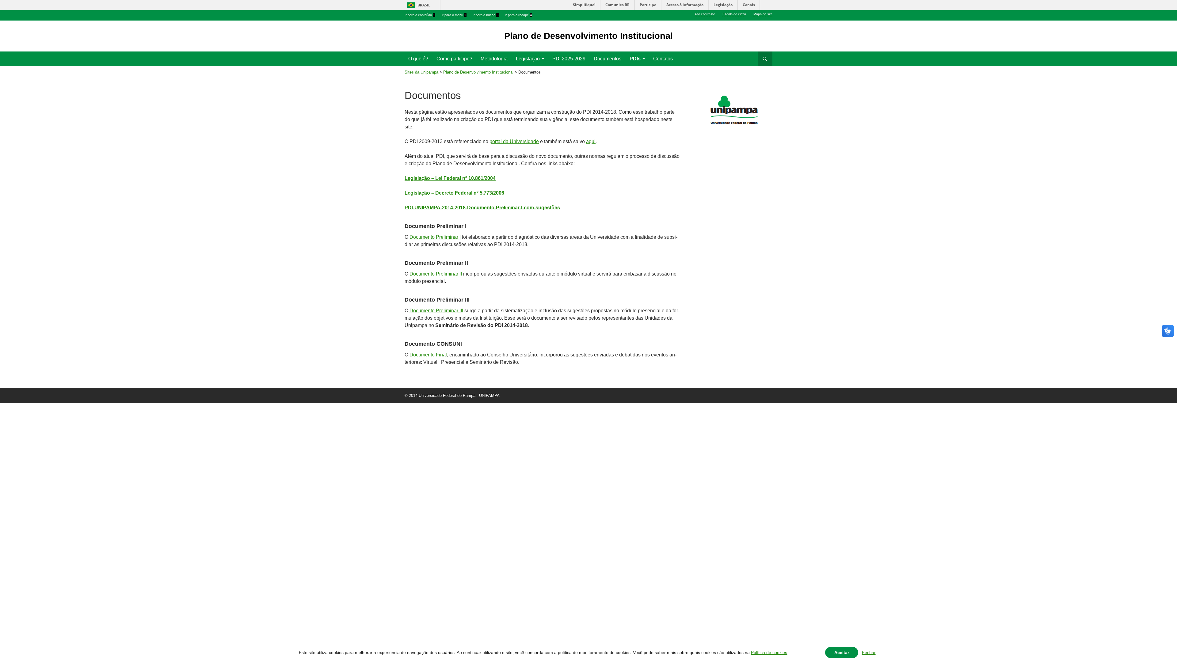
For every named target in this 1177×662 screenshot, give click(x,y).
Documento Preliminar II (435, 273)
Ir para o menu (453, 15)
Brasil (423, 5)
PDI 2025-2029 (568, 58)
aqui (591, 141)
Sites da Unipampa (421, 72)
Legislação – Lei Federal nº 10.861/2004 (450, 178)
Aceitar (841, 652)
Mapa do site (762, 14)
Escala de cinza (734, 14)
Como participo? (454, 58)
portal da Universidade (514, 141)
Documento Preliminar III (436, 310)
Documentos (607, 58)
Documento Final (428, 354)
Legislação (528, 58)
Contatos (663, 58)
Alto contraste (705, 14)
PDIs (635, 58)
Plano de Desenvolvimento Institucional (478, 72)
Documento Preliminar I (435, 237)
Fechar (869, 652)
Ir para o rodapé (518, 15)
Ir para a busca (485, 15)
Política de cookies (769, 652)
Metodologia (494, 58)
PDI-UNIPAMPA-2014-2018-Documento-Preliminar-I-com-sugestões (482, 207)
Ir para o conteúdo (420, 15)
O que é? (418, 58)
